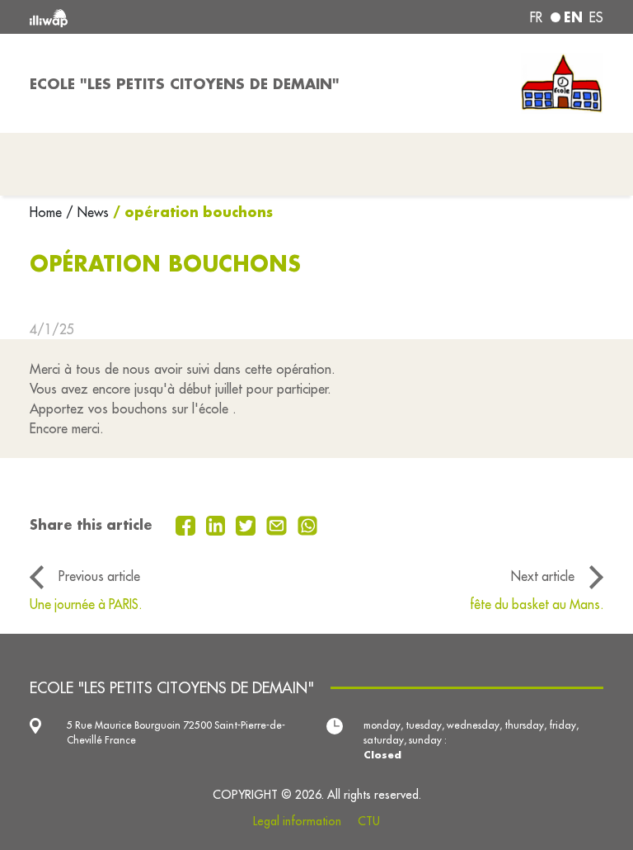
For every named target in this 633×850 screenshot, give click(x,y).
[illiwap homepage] (143, 17)
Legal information (297, 821)
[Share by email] (278, 524)
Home (48, 212)
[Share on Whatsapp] (307, 524)
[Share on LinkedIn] (218, 524)
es (596, 17)
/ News (87, 212)
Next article (542, 576)
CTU (369, 821)
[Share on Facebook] (187, 524)
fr (536, 17)
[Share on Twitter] (247, 524)
